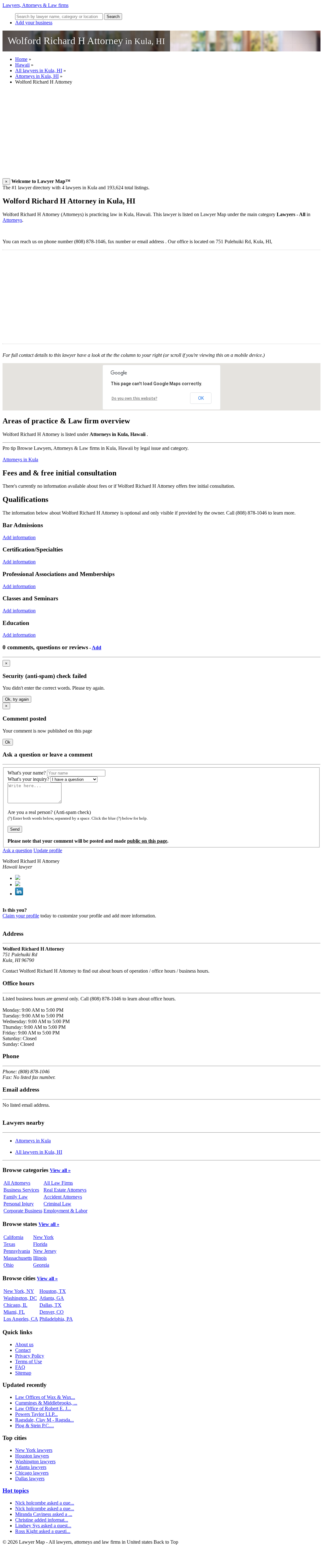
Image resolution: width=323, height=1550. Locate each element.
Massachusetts (17, 1258)
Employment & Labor (65, 1210)
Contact (23, 1350)
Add (96, 647)
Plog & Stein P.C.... (34, 1425)
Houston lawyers (32, 1456)
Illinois (40, 1258)
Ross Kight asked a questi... (42, 1531)
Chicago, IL (15, 1305)
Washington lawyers (35, 1461)
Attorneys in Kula (20, 459)
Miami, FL (14, 1312)
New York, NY (18, 1291)
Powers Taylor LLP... (36, 1414)
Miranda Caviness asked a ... (43, 1514)
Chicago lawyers (32, 1473)
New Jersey (44, 1251)
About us (24, 1344)
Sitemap (23, 1373)
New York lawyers (33, 1450)
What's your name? (27, 772)
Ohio (8, 1265)
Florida (40, 1244)
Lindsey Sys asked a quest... (43, 1525)
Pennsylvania (16, 1251)
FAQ (20, 1367)
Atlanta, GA (51, 1298)
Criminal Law (57, 1203)
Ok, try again (17, 699)
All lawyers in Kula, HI (38, 70)
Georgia (41, 1265)
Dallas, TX (50, 1305)
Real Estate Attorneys (65, 1190)
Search (113, 16)
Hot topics (16, 1490)
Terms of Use (28, 1361)
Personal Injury (18, 1203)
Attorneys (12, 220)
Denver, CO (51, 1312)
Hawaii (22, 65)
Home (21, 59)
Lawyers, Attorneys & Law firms (35, 5)
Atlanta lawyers (30, 1467)
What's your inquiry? (28, 779)
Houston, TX (52, 1291)
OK (201, 398)
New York (43, 1237)
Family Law (15, 1196)
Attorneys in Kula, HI (37, 76)
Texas (9, 1244)
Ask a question (17, 850)
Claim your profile (21, 915)
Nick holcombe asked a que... (44, 1503)
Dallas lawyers (29, 1478)
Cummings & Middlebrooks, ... (46, 1403)
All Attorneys (16, 1183)
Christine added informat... (41, 1520)
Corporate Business (22, 1210)
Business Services (21, 1190)
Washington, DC (20, 1298)
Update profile (47, 850)
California (13, 1237)
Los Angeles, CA (20, 1319)
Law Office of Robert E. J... (43, 1408)
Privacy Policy (29, 1355)
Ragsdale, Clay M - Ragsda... (44, 1420)
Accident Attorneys (63, 1196)
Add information (19, 537)
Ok (7, 742)
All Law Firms (58, 1183)
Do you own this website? (134, 398)
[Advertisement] (161, 134)
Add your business (33, 22)
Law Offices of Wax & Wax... (45, 1397)
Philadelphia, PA (56, 1319)
